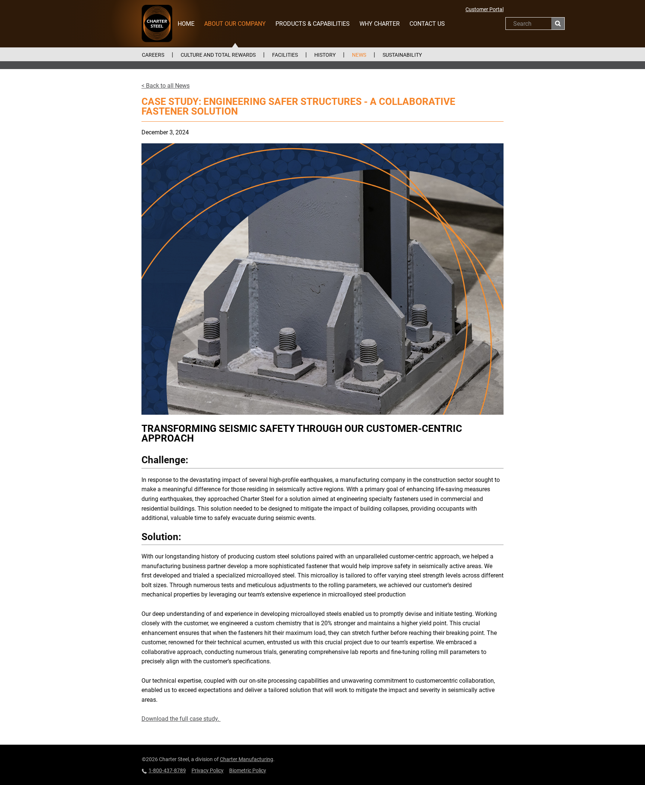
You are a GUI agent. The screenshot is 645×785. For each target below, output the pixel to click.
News (359, 55)
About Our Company (235, 23)
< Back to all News (165, 85)
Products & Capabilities (312, 23)
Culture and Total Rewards (218, 55)
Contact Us (427, 23)
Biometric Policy (247, 770)
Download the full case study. (181, 718)
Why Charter (379, 23)
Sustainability (402, 55)
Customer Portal (484, 9)
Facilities (285, 55)
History (325, 55)
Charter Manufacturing (246, 759)
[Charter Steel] (157, 23)
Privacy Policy (207, 770)
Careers (153, 55)
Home (186, 23)
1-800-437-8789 (167, 770)
